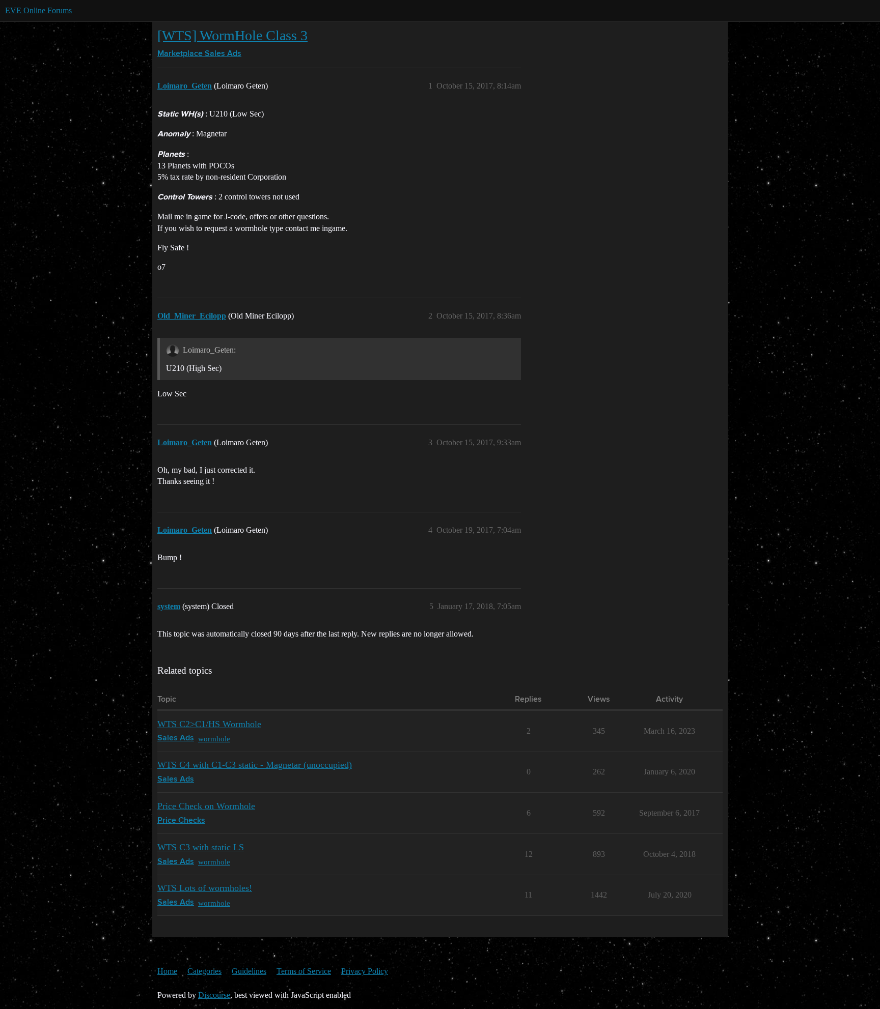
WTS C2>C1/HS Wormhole (209, 724)
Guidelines (249, 971)
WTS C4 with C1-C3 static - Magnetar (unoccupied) (254, 765)
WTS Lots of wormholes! (204, 888)
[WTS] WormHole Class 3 (232, 35)
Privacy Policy (364, 971)
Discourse (214, 995)
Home (167, 971)
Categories (204, 971)
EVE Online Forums (38, 10)
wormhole (214, 738)
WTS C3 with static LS (200, 847)
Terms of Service (304, 971)
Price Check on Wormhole (206, 806)
